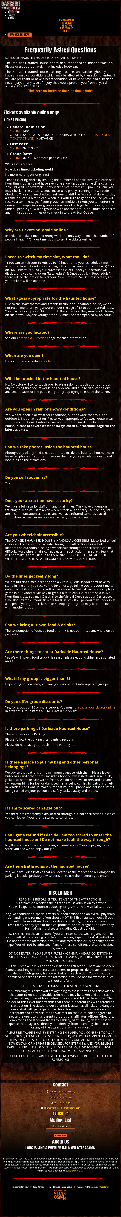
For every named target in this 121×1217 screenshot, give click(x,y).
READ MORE (74, 1170)
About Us (67, 25)
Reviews (67, 23)
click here (48, 361)
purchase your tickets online (94, 707)
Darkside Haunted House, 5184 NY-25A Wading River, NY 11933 (62, 1094)
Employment (66, 20)
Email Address (60, 1126)
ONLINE (15, 131)
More (11, 17)
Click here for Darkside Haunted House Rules (61, 91)
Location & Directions (32, 338)
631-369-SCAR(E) (62, 1102)
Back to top (104, 1187)
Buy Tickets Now (20, 34)
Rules (66, 31)
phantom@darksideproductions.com (62, 1107)
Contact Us (67, 28)
